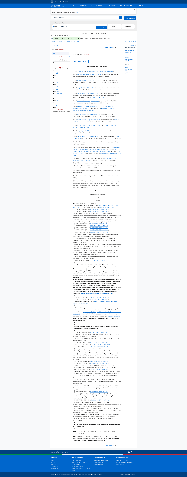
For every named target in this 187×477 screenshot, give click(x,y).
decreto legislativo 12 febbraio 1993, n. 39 (88, 93)
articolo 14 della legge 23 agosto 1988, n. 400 (89, 75)
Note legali (65, 475)
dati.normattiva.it (98, 475)
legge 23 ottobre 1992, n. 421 (97, 97)
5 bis (57, 82)
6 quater (58, 91)
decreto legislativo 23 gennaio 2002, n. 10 (88, 120)
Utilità (73, 470)
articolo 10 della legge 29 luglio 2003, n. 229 (89, 80)
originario (114, 26)
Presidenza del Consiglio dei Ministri (101, 460)
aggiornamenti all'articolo (80, 61)
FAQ (77, 475)
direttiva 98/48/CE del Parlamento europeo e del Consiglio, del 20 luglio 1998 (96, 150)
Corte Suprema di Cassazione (122, 460)
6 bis (57, 87)
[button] (76, 26)
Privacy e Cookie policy (56, 475)
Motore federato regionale (77, 466)
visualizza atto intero (130, 42)
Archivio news (54, 460)
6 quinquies (59, 93)
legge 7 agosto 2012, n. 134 (106, 207)
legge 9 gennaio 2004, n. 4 (85, 131)
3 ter (57, 75)
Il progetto (53, 462)
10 (56, 105)
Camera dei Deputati (98, 462)
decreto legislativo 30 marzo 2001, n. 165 (88, 114)
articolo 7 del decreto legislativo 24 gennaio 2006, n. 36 (96, 293)
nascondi (55, 45)
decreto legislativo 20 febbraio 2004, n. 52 (88, 136)
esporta (126, 67)
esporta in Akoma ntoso (128, 70)
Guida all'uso (53, 464)
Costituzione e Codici (76, 460)
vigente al (57, 27)
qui (77, 12)
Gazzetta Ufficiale (76, 464)
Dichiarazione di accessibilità (86, 475)
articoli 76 (80, 71)
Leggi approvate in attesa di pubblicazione (81, 468)
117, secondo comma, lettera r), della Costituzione (99, 71)
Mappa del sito (72, 475)
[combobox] (86, 17)
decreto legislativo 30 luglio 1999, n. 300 (88, 101)
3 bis (57, 73)
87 (84, 71)
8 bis (57, 100)
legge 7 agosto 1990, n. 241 (85, 88)
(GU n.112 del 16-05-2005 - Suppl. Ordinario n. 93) (65, 42)
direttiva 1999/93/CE (114, 316)
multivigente (128, 26)
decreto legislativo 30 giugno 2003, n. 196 (88, 125)
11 (56, 107)
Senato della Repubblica (99, 464)
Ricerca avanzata (130, 18)
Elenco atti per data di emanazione (79, 462)
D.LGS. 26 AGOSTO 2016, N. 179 (99, 209)
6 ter (57, 89)
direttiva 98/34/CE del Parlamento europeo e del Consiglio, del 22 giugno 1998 (96, 148)
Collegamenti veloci (55, 466)
